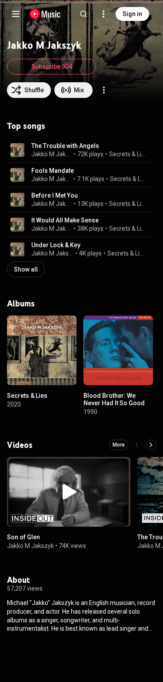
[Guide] (15, 14)
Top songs (26, 126)
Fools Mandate (52, 170)
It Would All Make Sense (65, 220)
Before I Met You (54, 195)
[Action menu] (104, 90)
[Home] (45, 14)
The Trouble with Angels (65, 145)
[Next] (151, 445)
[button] (17, 150)
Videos (20, 445)
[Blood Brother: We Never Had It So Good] (118, 350)
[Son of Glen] (68, 492)
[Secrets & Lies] (42, 350)
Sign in (132, 13)
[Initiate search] (83, 14)
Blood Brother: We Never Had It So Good (114, 399)
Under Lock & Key (55, 245)
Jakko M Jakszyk (51, 154)
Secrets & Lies (127, 154)
